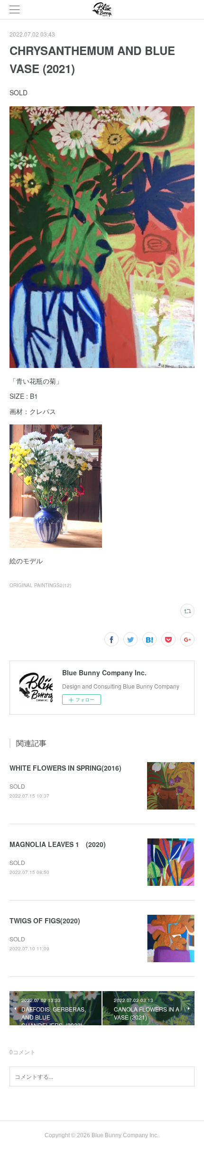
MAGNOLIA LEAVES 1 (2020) (57, 844)
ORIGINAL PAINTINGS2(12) (40, 585)
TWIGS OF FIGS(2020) (44, 920)
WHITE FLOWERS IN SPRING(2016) (65, 768)
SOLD (17, 786)
